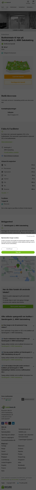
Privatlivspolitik (31, 236)
